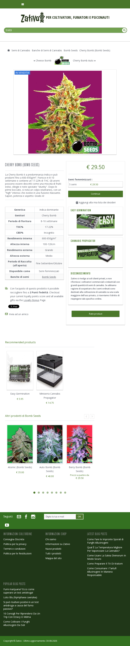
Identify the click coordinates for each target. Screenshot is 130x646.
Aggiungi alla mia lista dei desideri (97, 202)
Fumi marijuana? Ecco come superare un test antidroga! (18, 591)
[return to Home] (8, 50)
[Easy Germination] (95, 222)
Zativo (19, 640)
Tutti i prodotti (53, 553)
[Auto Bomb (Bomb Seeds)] (49, 444)
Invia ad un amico (18, 314)
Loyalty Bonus (31, 300)
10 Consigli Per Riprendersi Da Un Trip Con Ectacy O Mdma (21, 615)
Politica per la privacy (14, 544)
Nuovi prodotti (53, 548)
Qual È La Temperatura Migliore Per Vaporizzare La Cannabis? (104, 549)
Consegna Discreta (13, 539)
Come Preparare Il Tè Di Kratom (105, 563)
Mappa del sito (53, 558)
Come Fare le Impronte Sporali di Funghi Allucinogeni (105, 541)
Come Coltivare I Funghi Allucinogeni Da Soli (16, 623)
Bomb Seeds (49, 276)
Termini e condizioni (14, 548)
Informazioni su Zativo (57, 544)
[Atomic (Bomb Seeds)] (20, 444)
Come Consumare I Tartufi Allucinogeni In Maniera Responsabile (101, 572)
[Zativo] (33, 13)
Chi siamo (50, 539)
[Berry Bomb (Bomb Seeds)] (79, 444)
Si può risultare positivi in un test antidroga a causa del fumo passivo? (21, 605)
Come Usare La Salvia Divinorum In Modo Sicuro (106, 557)
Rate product (95, 313)
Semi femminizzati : (80, 179)
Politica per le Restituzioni (17, 553)
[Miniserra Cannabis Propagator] (95, 253)
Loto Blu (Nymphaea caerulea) (20, 597)
